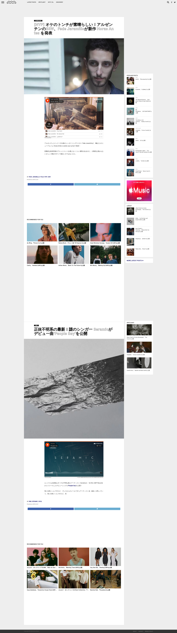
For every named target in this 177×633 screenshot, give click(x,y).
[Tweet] (97, 184)
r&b (30, 501)
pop (45, 177)
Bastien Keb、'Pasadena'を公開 (100, 590)
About (135, 631)
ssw (49, 177)
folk (42, 177)
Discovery (59, 2)
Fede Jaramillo (34, 177)
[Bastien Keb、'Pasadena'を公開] (105, 588)
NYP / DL (51, 2)
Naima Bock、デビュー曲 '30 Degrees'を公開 (72, 243)
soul (40, 501)
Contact (140, 631)
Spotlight (42, 2)
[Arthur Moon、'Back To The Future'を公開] (74, 263)
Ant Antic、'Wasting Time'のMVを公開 (70, 568)
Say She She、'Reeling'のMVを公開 (101, 568)
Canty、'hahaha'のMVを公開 (36, 265)
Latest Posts (31, 2)
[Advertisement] (88, 10)
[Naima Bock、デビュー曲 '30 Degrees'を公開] (74, 241)
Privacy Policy (149, 631)
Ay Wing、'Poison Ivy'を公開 (35, 243)
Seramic (35, 501)
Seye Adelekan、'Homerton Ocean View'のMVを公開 (43, 590)
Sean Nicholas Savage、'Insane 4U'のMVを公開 (105, 243)
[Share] (51, 184)
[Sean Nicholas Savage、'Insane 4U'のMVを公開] (105, 241)
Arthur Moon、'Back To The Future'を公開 (72, 265)
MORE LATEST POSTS (134, 261)
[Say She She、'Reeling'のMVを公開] (105, 566)
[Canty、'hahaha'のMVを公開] (42, 263)
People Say (72, 486)
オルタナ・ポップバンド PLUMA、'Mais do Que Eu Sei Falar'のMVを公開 (49, 568)
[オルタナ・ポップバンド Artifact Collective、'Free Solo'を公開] (74, 588)
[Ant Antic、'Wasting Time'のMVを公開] (74, 566)
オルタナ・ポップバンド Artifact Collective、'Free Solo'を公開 (78, 590)
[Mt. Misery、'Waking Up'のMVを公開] (105, 263)
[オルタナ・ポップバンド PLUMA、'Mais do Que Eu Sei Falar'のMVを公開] (42, 566)
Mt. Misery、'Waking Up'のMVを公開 (101, 265)
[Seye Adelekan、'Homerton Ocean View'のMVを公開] (42, 588)
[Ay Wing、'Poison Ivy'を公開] (42, 241)
